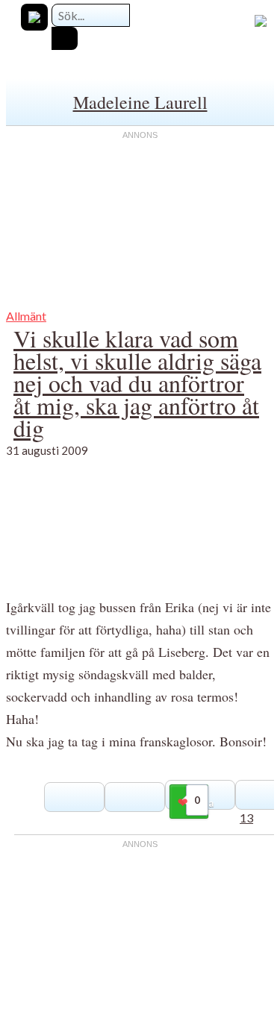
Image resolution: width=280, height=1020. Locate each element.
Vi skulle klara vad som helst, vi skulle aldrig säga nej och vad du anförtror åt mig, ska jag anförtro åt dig (137, 383)
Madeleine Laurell (140, 102)
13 (246, 817)
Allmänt (26, 316)
